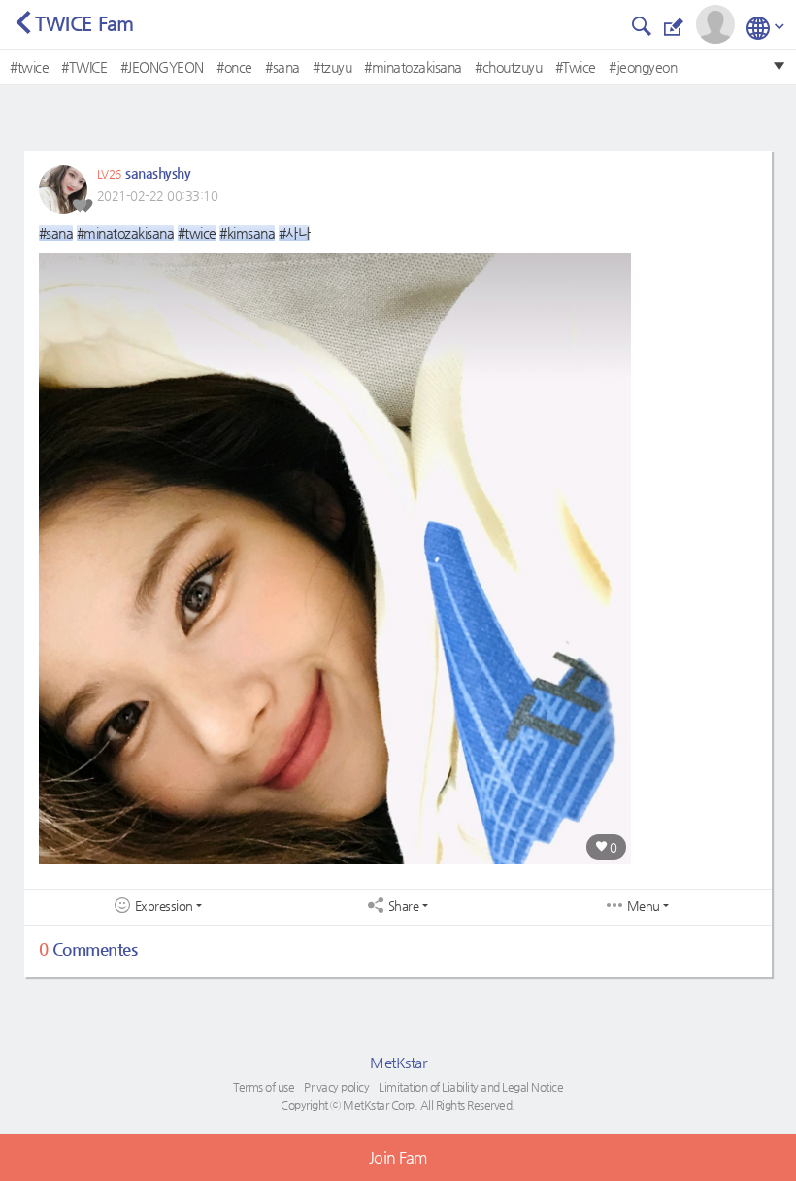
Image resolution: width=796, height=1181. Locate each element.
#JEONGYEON (162, 67)
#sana (282, 67)
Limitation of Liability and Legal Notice (471, 1087)
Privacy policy (336, 1087)
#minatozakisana (413, 67)
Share (403, 906)
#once (234, 67)
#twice (29, 67)
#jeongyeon (643, 67)
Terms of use (263, 1087)
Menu (643, 906)
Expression (164, 906)
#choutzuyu (508, 67)
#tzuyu (332, 67)
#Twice (575, 67)
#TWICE (84, 67)
